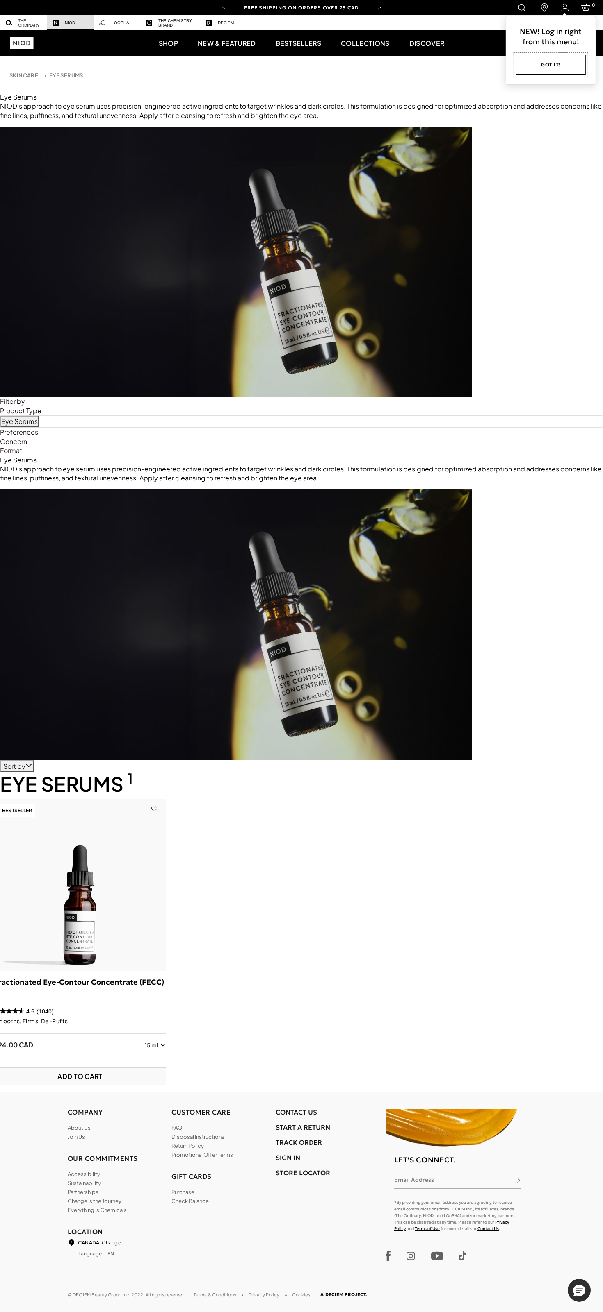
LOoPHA (120, 22)
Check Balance (190, 1201)
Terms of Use (427, 1228)
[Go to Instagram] (411, 1256)
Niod (70, 22)
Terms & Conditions (215, 1294)
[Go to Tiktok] (462, 1256)
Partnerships (83, 1192)
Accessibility (84, 1174)
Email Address (414, 1179)
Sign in (288, 1157)
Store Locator (303, 1173)
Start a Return (303, 1127)
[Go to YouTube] (437, 1256)
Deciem (226, 22)
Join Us (76, 1136)
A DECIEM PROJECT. (343, 1294)
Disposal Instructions (197, 1136)
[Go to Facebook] (388, 1256)
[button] (168, 43)
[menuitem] (23, 22)
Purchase (182, 1192)
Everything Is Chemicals (97, 1210)
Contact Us (488, 1228)
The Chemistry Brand (175, 22)
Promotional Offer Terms (202, 1154)
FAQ (176, 1127)
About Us (79, 1127)
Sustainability (84, 1183)
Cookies (301, 1294)
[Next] (379, 7)
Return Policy (187, 1145)
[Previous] (223, 7)
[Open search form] (521, 7)
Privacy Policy (264, 1294)
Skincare (23, 75)
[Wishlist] (154, 803)
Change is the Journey (94, 1201)
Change (111, 1242)
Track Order (299, 1142)
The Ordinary (29, 22)
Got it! (551, 64)
